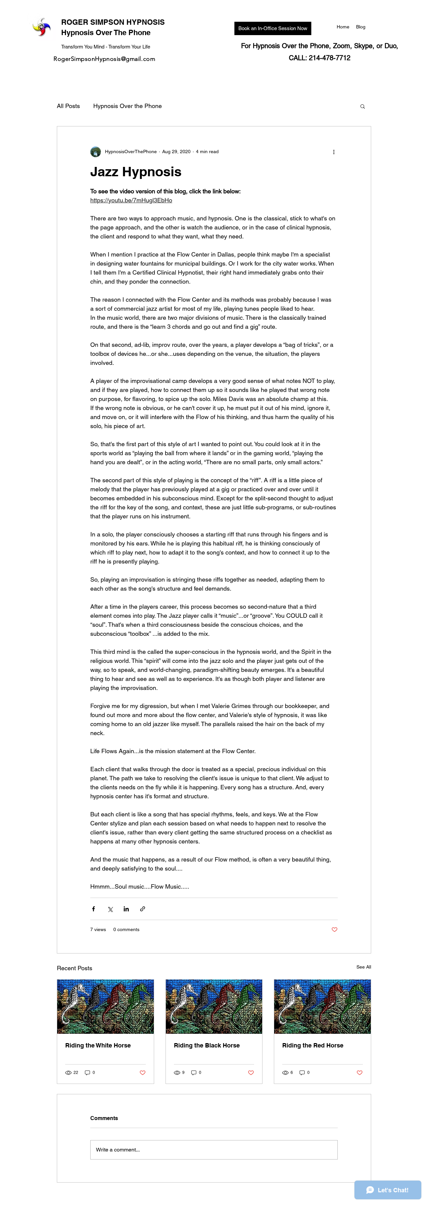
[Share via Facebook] (93, 909)
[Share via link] (142, 909)
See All (363, 967)
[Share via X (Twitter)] (110, 909)
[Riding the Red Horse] (322, 1007)
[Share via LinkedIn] (126, 909)
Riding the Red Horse (312, 1045)
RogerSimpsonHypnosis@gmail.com (104, 59)
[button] (362, 106)
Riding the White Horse (98, 1045)
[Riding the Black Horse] (214, 1007)
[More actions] (334, 152)
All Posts (68, 105)
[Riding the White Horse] (105, 1007)
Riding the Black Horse (207, 1045)
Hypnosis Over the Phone (127, 105)
